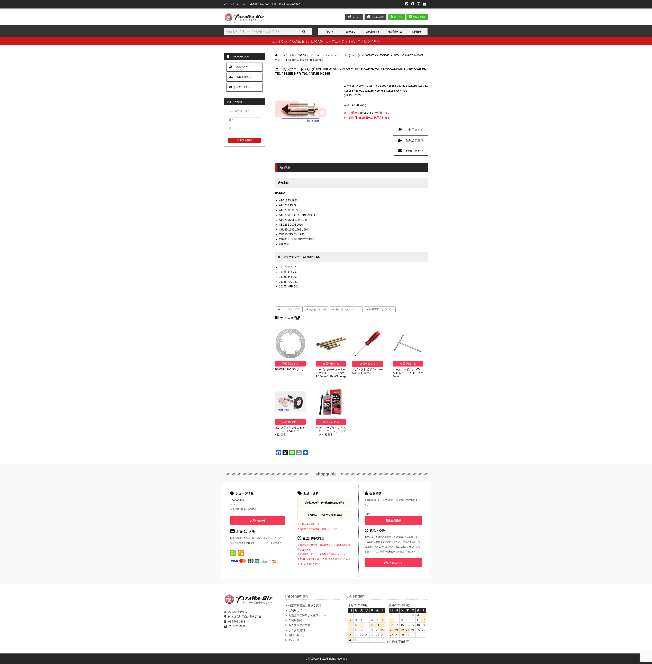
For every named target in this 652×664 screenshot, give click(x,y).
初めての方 (242, 67)
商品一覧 (293, 640)
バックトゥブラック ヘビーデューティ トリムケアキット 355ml (331, 431)
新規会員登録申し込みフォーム (307, 615)
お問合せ (416, 31)
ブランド (329, 31)
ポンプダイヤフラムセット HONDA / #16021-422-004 (290, 431)
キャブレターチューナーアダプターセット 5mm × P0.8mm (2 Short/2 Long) (331, 373)
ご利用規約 (295, 620)
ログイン (398, 17)
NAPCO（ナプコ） (381, 309)
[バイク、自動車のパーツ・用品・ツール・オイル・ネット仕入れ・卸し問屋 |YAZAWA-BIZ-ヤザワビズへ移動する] (277, 55)
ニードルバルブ (290, 309)
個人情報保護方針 (299, 625)
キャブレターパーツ (347, 309)
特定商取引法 (395, 31)
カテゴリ (351, 31)
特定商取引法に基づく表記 (304, 605)
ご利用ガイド (373, 31)
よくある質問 (296, 630)
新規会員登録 (419, 17)
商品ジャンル (317, 309)
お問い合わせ (414, 151)
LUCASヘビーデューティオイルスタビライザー (345, 41)
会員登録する (290, 363)
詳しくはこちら (393, 562)
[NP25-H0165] (300, 108)
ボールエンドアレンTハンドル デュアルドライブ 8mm (408, 373)
